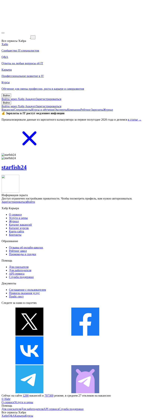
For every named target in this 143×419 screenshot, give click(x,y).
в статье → (135, 119)
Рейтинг (85, 109)
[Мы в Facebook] (85, 334)
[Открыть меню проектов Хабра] (2, 32)
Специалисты (22, 109)
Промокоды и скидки (22, 254)
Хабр (4, 415)
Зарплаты (97, 109)
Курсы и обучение (43, 109)
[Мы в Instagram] (85, 363)
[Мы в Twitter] (29, 334)
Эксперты (61, 109)
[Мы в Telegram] (29, 392)
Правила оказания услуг (24, 293)
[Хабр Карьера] (16, 37)
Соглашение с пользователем (27, 289)
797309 (49, 395)
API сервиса (16, 273)
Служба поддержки (21, 277)
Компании (73, 109)
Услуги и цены (18, 218)
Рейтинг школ (18, 250)
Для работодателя (20, 270)
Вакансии (7, 109)
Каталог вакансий (20, 224)
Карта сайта (16, 231)
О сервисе (15, 214)
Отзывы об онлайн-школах (26, 247)
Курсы (29, 415)
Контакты (15, 234)
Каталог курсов (19, 228)
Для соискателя (18, 266)
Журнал (108, 109)
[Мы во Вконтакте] (29, 363)
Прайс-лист (16, 296)
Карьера (20, 415)
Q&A (11, 415)
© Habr (5, 398)
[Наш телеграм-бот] (85, 392)
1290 (26, 395)
